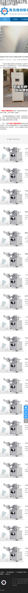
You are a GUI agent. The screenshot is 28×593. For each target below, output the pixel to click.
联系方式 (8, 574)
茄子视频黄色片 (10, 572)
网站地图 (14, 585)
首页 (5, 19)
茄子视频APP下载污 (22, 572)
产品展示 (15, 19)
